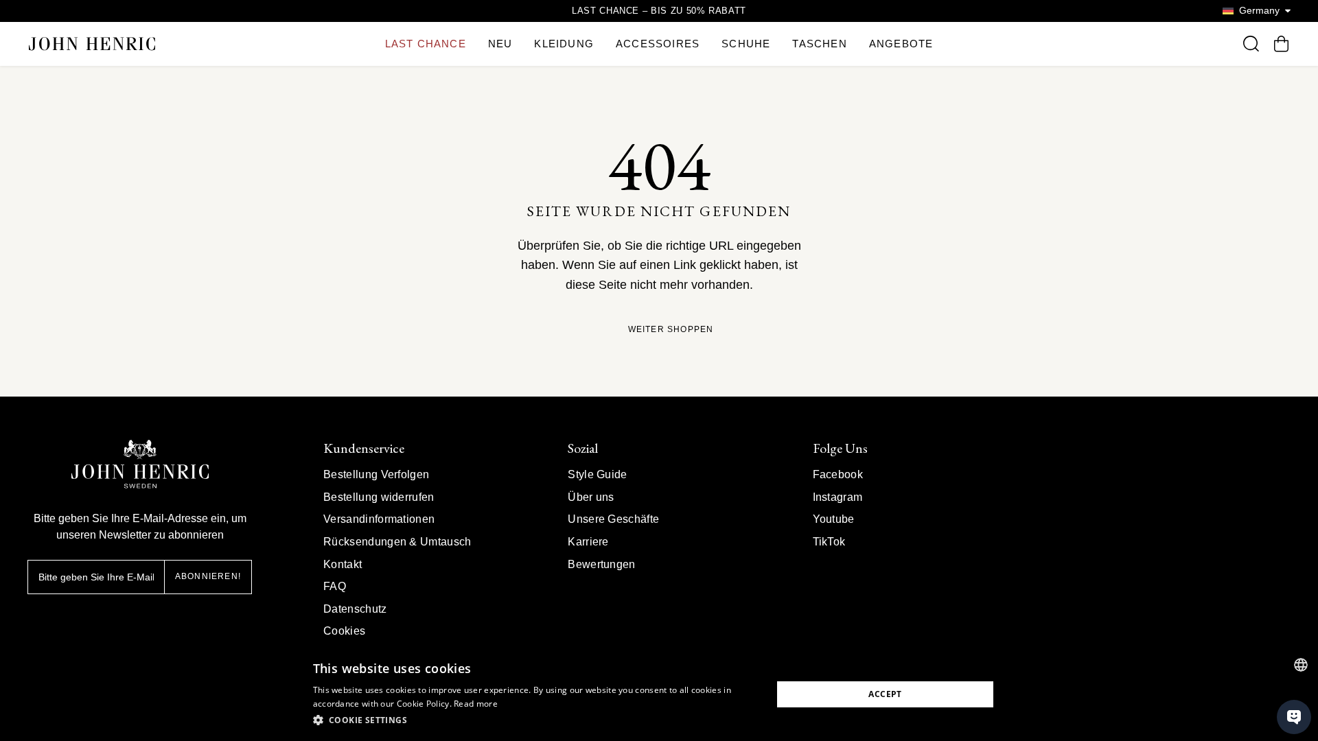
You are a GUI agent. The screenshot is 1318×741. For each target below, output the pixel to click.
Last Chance (425, 43)
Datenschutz (355, 609)
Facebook (838, 474)
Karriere (588, 542)
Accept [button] (884, 694)
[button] (536, 720)
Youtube (834, 519)
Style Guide (597, 474)
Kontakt (342, 564)
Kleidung (564, 43)
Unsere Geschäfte (613, 519)
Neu (500, 43)
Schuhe (745, 43)
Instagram (838, 497)
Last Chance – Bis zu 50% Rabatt (659, 10)
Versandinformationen (379, 519)
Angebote (901, 43)
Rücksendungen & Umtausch (397, 542)
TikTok (829, 542)
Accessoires (658, 43)
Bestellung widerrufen (379, 497)
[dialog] (659, 694)
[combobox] (1301, 665)
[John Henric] (92, 43)
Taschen (819, 43)
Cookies (344, 631)
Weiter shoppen (671, 329)
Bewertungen (602, 564)
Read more (476, 703)
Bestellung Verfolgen (376, 474)
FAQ (334, 586)
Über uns (591, 497)
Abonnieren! (208, 576)
